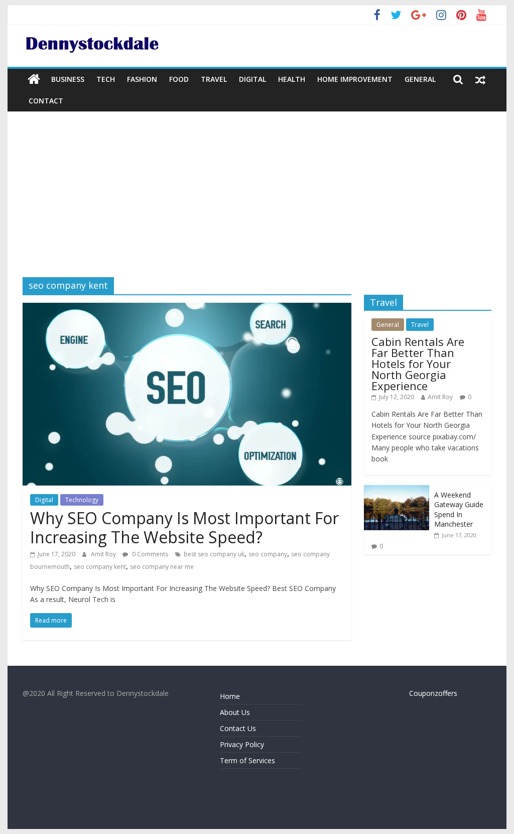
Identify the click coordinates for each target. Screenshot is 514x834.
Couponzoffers (433, 693)
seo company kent (100, 566)
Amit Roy (104, 554)
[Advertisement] (257, 202)
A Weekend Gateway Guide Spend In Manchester (458, 509)
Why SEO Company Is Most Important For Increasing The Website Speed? (184, 527)
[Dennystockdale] (34, 79)
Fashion (142, 79)
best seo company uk (214, 554)
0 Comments (149, 554)
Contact (46, 100)
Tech (105, 79)
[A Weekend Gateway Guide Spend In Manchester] (396, 490)
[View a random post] (480, 79)
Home (230, 696)
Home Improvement (355, 79)
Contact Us (238, 728)
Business (67, 79)
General (420, 79)
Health (291, 79)
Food (179, 79)
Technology (81, 500)
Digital (252, 79)
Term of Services (247, 760)
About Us (235, 712)
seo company (267, 554)
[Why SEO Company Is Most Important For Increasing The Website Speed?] (187, 308)
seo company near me (162, 566)
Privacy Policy (242, 744)
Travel (214, 79)
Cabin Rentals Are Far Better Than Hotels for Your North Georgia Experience (417, 363)
